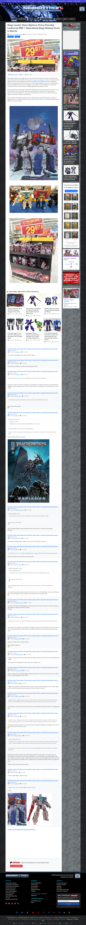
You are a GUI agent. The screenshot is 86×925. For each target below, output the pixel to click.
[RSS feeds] (54, 912)
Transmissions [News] (11, 883)
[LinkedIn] (49, 912)
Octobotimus (17, 352)
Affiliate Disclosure (35, 889)
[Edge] (15, 903)
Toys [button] (37, 19)
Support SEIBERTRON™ (16, 866)
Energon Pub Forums (11, 887)
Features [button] (57, 19)
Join (28, 74)
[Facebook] (17, 912)
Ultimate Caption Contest (69, 300)
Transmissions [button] (21, 19)
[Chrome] (6, 903)
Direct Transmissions (67, 895)
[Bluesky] (22, 912)
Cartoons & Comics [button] (47, 19)
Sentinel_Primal (18, 564)
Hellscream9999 (18, 638)
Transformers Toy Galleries (12, 886)
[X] (27, 912)
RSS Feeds (59, 887)
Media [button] (65, 19)
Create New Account (36, 900)
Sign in (21, 74)
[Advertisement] (34, 842)
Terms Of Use (34, 887)
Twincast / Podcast (61, 884)
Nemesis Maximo (18, 735)
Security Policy (34, 886)
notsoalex (17, 363)
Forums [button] (31, 19)
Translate (33, 891)
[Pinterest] (38, 912)
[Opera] (18, 903)
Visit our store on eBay (71, 191)
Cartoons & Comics (10, 892)
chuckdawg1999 (18, 670)
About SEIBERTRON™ (36, 883)
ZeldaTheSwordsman (19, 510)
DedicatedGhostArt (19, 654)
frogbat (16, 772)
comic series (22, 437)
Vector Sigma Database (11, 891)
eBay (77, 28)
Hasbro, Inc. (70, 919)
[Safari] (9, 903)
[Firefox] (12, 903)
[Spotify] (69, 912)
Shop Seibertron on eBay (63, 889)
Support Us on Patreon (62, 891)
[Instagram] (43, 912)
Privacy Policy (34, 884)
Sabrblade (17, 415)
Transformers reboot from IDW (40, 79)
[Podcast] (59, 912)
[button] (53, 4)
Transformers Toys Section (12, 884)
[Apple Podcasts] (64, 912)
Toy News (11, 36)
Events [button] (72, 19)
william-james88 (18, 34)
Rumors (17, 36)
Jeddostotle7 (17, 374)
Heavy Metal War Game (11, 895)
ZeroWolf (17, 683)
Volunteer (59, 886)
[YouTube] (33, 912)
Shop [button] (12, 19)
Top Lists (8, 897)
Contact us (33, 895)
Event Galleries (9, 894)
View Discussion (13, 74)
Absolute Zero (18, 538)
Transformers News (69, 53)
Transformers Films (10, 889)
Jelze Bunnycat (18, 396)
